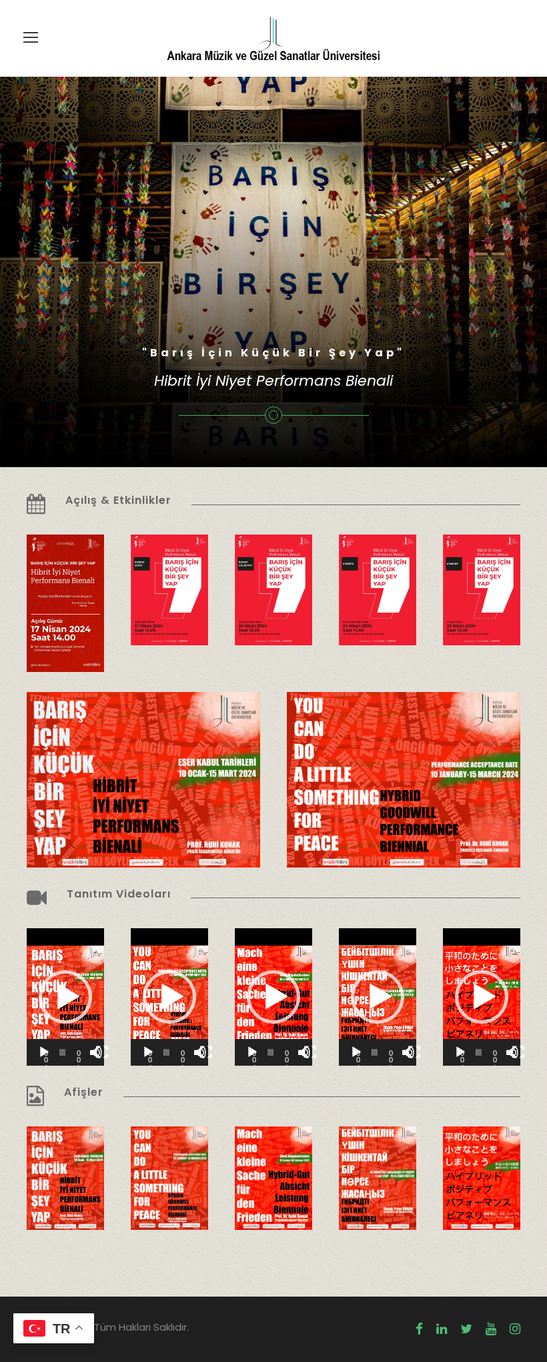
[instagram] (515, 1329)
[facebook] (419, 1329)
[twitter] (466, 1329)
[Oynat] (44, 1052)
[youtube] (491, 1329)
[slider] (62, 1052)
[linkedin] (441, 1329)
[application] (65, 997)
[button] (65, 997)
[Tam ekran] (102, 1052)
